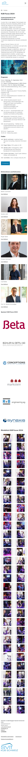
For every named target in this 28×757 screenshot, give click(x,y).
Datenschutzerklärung (7, 739)
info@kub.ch (4, 728)
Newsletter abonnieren (7, 736)
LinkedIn (3, 731)
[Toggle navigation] (25, 3)
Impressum (18, 736)
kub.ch (3, 730)
